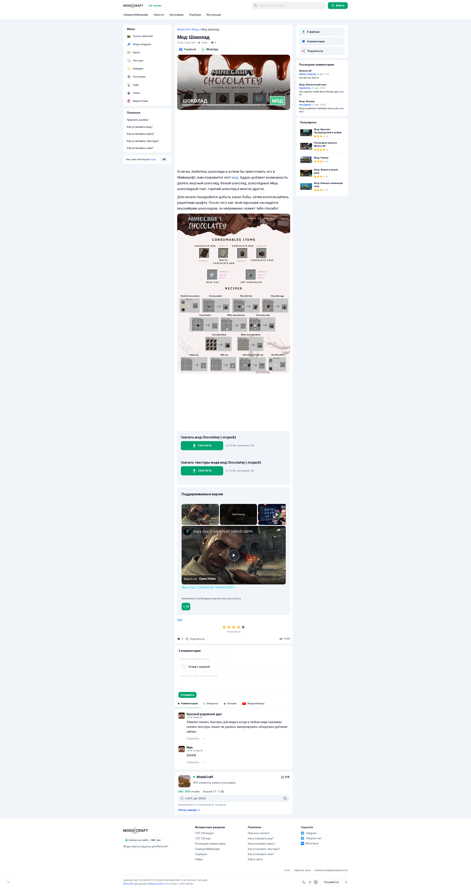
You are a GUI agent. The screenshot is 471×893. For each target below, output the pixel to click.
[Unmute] (188, 523)
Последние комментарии (210, 843)
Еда (179, 620)
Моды (195, 29)
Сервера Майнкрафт (207, 849)
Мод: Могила (307, 101)
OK (164, 159)
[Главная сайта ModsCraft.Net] (133, 5)
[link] (187, 531)
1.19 (186, 606)
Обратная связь (302, 870)
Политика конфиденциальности (331, 870)
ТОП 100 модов (204, 833)
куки (153, 159)
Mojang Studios (156, 884)
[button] (304, 882)
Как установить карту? (140, 133)
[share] (278, 529)
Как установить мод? (140, 126)
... (225, 49)
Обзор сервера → (189, 809)
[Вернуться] (8, 882)
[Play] (184, 523)
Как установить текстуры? (143, 141)
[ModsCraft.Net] (135, 830)
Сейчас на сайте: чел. (145, 840)
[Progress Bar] (200, 520)
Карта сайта (255, 859)
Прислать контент (138, 119)
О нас (287, 870)
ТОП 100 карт (203, 838)
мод (235, 177)
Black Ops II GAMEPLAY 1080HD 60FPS (223, 531)
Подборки (201, 854)
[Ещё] (203, 738)
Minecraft (128, 884)
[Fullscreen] (217, 523)
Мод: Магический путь (313, 84)
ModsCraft (183, 29)
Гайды (199, 859)
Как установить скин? (140, 148)
